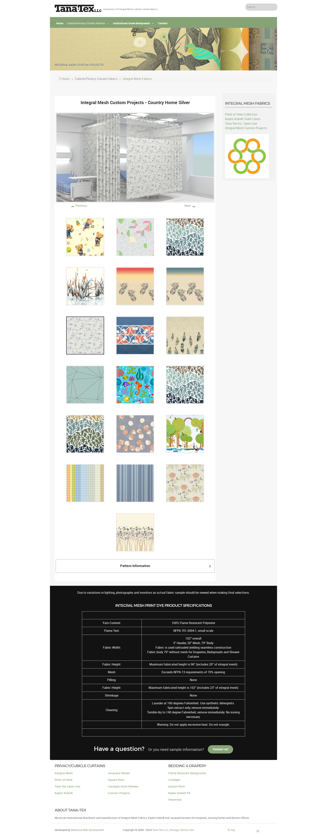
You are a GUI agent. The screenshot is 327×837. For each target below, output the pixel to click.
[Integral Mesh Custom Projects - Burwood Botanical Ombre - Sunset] (135, 286)
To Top (231, 830)
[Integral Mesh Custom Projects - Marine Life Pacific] (135, 384)
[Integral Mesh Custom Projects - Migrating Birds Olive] (85, 433)
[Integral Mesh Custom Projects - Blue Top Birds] (185, 237)
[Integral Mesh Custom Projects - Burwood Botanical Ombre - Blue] (185, 286)
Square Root (116, 780)
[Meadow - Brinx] (185, 483)
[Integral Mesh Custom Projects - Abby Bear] (85, 237)
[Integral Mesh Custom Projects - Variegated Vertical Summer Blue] (135, 483)
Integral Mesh (64, 773)
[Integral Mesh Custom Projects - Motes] (135, 433)
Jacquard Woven (119, 773)
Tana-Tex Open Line (67, 786)
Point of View (63, 780)
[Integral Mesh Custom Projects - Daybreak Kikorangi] (135, 335)
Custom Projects (119, 793)
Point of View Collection (241, 114)
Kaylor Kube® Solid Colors (242, 119)
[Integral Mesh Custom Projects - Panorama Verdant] (185, 433)
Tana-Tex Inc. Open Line (241, 123)
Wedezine (87, 830)
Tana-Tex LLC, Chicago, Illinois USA (173, 830)
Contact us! (220, 749)
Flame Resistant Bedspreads (187, 773)
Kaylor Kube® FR (179, 793)
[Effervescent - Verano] (135, 532)
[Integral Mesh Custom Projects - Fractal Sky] (85, 384)
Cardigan (174, 780)
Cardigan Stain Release (123, 786)
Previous (81, 205)
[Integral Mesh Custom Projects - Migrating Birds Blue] (185, 384)
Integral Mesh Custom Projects (246, 128)
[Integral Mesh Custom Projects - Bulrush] (85, 286)
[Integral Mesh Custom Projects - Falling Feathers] (185, 335)
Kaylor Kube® (64, 793)
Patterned (174, 799)
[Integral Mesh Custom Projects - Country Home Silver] (85, 335)
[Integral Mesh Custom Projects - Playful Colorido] (85, 483)
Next (188, 205)
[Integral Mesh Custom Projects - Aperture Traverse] (135, 237)
